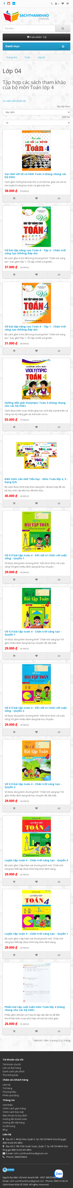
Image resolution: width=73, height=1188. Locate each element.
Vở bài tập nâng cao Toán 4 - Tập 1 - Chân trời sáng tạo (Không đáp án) (35, 328)
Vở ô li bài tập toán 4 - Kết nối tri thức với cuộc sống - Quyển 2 (36, 709)
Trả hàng (7, 1088)
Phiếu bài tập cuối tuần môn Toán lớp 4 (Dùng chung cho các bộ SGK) (35, 1008)
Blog (5, 1129)
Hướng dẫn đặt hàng (13, 1122)
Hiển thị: (66, 117)
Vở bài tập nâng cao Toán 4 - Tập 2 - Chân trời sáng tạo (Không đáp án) (35, 251)
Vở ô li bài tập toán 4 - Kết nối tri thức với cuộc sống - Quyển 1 (36, 556)
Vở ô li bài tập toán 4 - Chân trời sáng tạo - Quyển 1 (33, 633)
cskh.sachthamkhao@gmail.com (30, 1153)
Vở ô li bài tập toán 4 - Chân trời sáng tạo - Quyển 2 (33, 785)
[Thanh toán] (67, 3)
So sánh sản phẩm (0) (14, 100)
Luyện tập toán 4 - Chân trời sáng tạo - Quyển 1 (36, 933)
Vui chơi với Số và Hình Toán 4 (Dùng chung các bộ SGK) (35, 175)
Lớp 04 (41, 57)
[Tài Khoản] (57, 3)
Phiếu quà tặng (11, 1095)
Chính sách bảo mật (13, 1112)
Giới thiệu (8, 1104)
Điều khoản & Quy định (15, 1115)
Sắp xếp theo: (63, 106)
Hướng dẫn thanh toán (15, 1119)
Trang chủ (11, 57)
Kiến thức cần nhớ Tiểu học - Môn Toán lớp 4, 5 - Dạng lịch (36, 480)
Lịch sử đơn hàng (12, 1067)
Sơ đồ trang (9, 1126)
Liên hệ (6, 1084)
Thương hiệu (9, 1091)
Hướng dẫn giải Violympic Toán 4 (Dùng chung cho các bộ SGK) (35, 404)
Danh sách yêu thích (13, 1071)
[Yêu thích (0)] (62, 3)
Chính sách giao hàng (14, 1108)
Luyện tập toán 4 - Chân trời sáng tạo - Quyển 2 (36, 860)
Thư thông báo (10, 1075)
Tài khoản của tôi (12, 1064)
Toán (27, 57)
